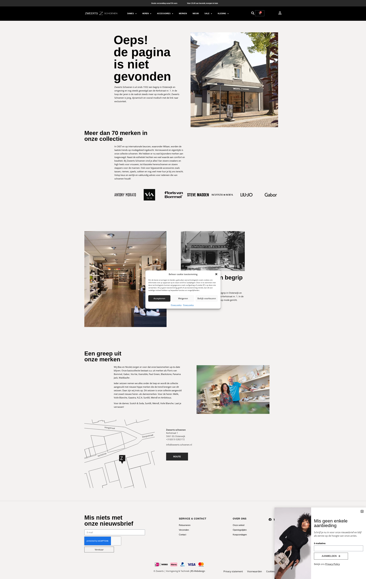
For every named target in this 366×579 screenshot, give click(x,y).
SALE (206, 13)
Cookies (270, 571)
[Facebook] (270, 519)
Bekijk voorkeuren (206, 298)
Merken (183, 13)
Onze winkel (238, 525)
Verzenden (184, 530)
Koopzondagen (240, 534)
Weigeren (183, 298)
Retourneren (184, 525)
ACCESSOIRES (164, 13)
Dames (130, 13)
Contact (182, 534)
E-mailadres (320, 543)
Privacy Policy (332, 564)
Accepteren (159, 298)
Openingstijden (240, 530)
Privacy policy (176, 305)
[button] (216, 274)
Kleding (222, 13)
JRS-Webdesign (197, 571)
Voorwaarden (254, 571)
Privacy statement (233, 571)
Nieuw (196, 13)
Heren (145, 13)
